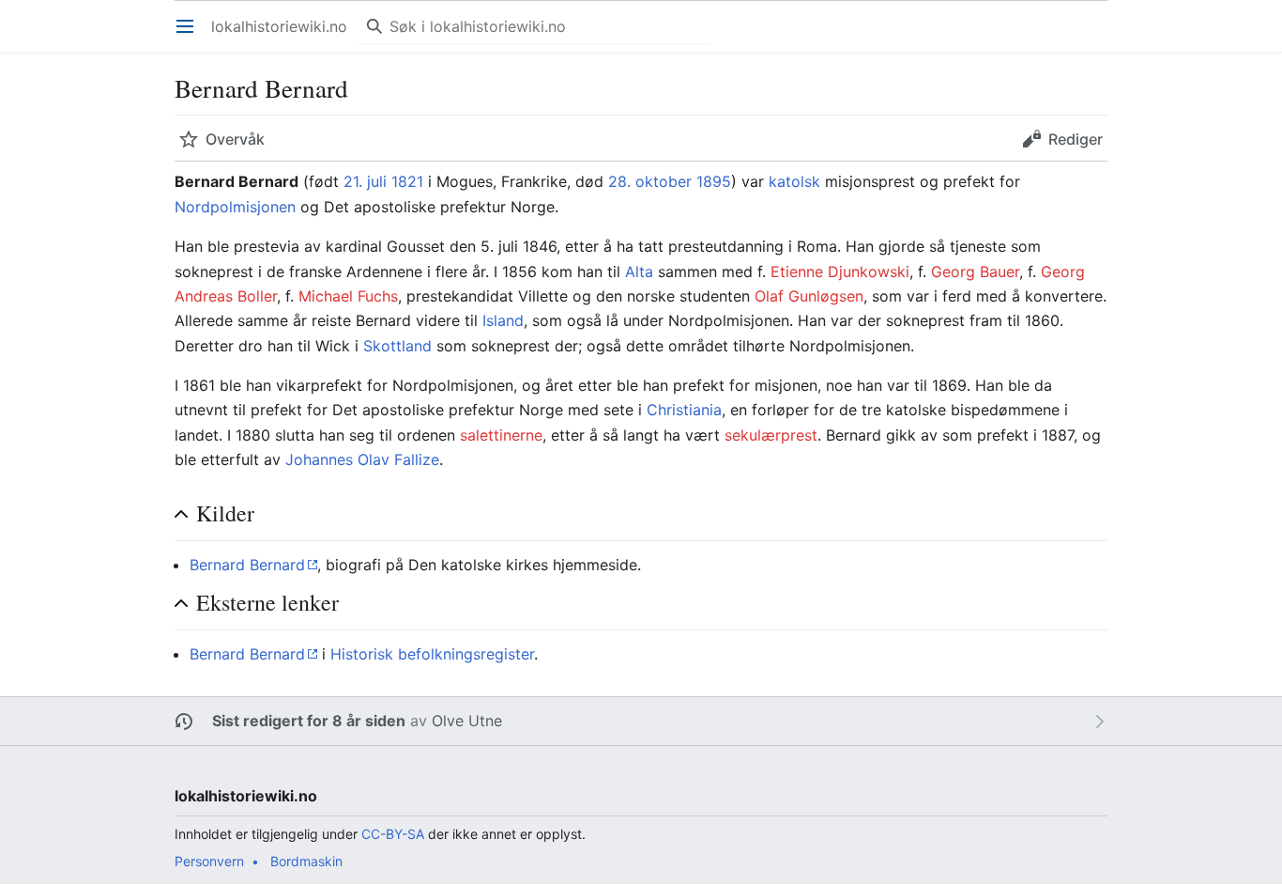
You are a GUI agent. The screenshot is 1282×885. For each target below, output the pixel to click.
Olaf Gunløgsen (809, 296)
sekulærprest (771, 435)
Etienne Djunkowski (840, 271)
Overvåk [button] (235, 139)
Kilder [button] (225, 513)
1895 (713, 181)
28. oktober (650, 181)
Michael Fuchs (348, 296)
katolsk (794, 181)
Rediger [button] (1075, 139)
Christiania (684, 409)
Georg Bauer (975, 271)
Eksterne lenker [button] (267, 602)
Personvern (209, 861)
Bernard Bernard (247, 564)
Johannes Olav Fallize (362, 459)
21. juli (365, 181)
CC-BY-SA (392, 834)
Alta (639, 271)
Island (503, 320)
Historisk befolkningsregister (432, 653)
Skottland (397, 345)
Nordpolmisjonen (235, 206)
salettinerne (501, 435)
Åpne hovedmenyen (191, 35)
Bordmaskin (306, 861)
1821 (407, 181)
